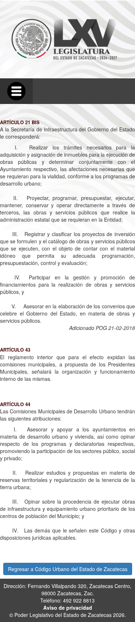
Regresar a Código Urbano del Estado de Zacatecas (67, 569)
